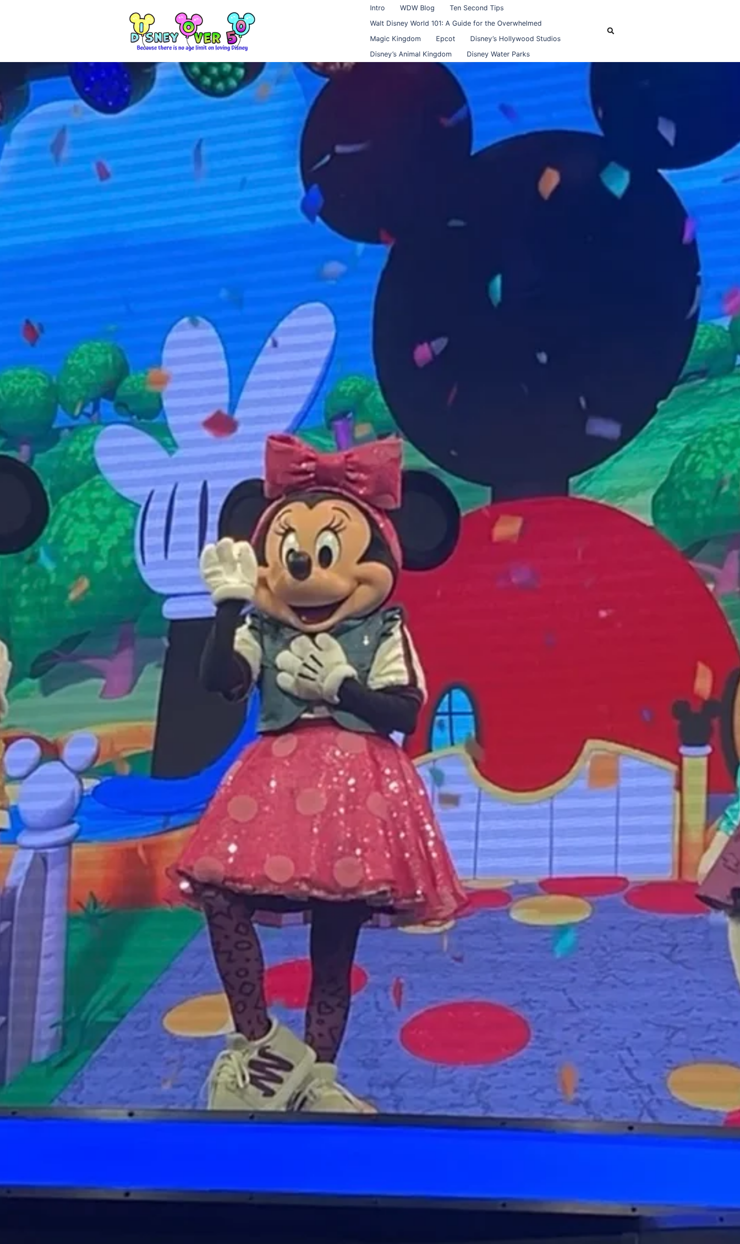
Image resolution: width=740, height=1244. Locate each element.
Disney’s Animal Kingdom (411, 54)
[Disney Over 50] (192, 30)
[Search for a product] (610, 30)
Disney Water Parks (498, 54)
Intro (377, 7)
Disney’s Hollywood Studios (515, 38)
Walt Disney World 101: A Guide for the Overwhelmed (456, 23)
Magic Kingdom (395, 38)
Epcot (445, 38)
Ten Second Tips (477, 7)
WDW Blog (417, 7)
